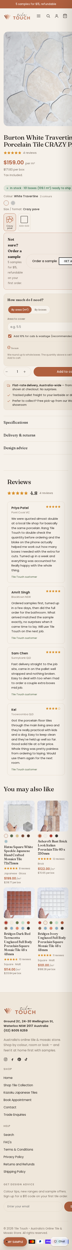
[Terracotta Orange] (28, 923)
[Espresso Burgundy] (28, 836)
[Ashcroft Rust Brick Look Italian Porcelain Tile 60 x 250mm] (52, 816)
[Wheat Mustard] (17, 836)
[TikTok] (26, 1059)
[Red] (51, 836)
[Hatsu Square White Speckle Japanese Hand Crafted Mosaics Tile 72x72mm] (19, 816)
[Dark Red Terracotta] (6, 923)
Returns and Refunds (19, 1164)
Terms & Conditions (18, 1149)
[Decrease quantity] (8, 371)
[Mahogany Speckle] (23, 836)
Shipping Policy (15, 1172)
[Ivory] (12, 923)
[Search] (48, 16)
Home (8, 1078)
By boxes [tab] (40, 310)
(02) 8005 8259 (16, 1030)
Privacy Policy (14, 1157)
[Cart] (65, 16)
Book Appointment (18, 1100)
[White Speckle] (6, 836)
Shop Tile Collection (18, 1085)
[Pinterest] (19, 1059)
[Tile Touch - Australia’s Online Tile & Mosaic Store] (17, 16)
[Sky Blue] (23, 928)
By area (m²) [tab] (20, 310)
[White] (45, 836)
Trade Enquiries (15, 1115)
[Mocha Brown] (6, 928)
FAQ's (8, 1142)
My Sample (15, 1242)
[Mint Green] (23, 923)
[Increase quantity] (26, 371)
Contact (10, 1107)
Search (9, 1135)
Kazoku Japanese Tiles (20, 1092)
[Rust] (40, 836)
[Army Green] (17, 923)
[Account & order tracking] (56, 16)
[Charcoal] (57, 836)
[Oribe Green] (12, 836)
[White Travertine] (6, 203)
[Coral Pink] (17, 928)
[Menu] (38, 16)
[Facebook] (12, 1059)
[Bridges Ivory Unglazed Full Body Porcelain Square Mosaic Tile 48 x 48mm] (52, 902)
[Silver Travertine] (13, 203)
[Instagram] (6, 1059)
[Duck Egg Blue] (12, 928)
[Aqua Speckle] (6, 841)
